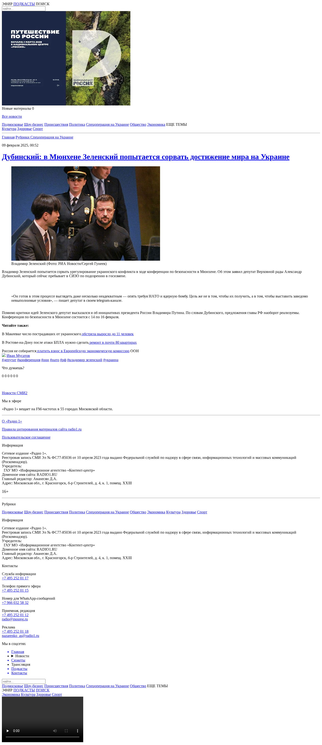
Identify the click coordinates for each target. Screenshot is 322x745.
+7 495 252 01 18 (15, 631)
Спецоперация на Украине (107, 124)
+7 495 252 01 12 (15, 615)
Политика (77, 124)
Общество (138, 124)
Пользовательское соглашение (26, 437)
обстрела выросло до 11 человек (107, 334)
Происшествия (56, 124)
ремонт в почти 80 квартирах (113, 342)
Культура (9, 129)
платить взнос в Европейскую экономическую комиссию (82, 351)
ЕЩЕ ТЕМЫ (176, 124)
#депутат (9, 360)
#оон (45, 360)
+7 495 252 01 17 (15, 578)
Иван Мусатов (18, 356)
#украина (110, 360)
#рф (63, 360)
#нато (54, 360)
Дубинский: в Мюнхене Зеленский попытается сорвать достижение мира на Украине (145, 156)
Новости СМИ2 (14, 393)
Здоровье (24, 129)
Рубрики (23, 137)
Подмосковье (12, 124)
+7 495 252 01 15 (15, 590)
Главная (8, 137)
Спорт (38, 129)
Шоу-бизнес (33, 124)
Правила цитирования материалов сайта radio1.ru (42, 429)
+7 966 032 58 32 (15, 603)
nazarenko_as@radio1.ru (20, 636)
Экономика (156, 124)
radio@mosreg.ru (15, 619)
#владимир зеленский (84, 360)
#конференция (28, 360)
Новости (22, 656)
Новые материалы (18, 108)
